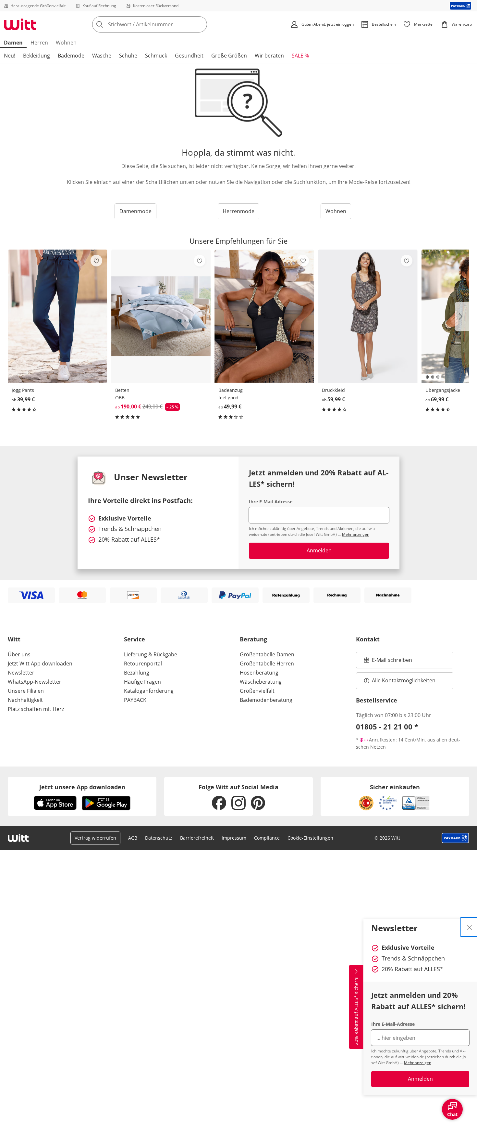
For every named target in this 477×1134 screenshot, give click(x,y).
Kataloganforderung (149, 690)
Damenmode (135, 211)
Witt (14, 639)
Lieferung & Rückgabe (150, 654)
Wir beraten (269, 55)
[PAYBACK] (460, 5)
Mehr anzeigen (417, 1062)
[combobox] (163, 24)
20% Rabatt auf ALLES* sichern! (356, 1010)
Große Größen (229, 55)
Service (134, 639)
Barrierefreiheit (197, 838)
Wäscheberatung (261, 681)
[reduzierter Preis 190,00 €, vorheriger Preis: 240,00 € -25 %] (161, 316)
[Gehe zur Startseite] (20, 24)
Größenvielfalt (257, 690)
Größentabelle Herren (267, 663)
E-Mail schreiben (388, 661)
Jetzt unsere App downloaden (82, 787)
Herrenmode (238, 211)
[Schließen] (469, 927)
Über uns (19, 654)
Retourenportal (143, 663)
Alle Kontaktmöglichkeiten (403, 680)
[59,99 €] (368, 316)
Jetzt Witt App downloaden (40, 663)
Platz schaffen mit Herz (36, 709)
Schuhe (128, 55)
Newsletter (21, 672)
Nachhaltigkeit (25, 699)
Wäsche (101, 55)
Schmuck (156, 55)
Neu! (9, 55)
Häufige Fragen (142, 681)
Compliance (267, 838)
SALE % (300, 55)
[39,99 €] (57, 316)
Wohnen (66, 42)
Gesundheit (189, 55)
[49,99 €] (264, 316)
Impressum (234, 838)
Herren (39, 42)
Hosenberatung (259, 672)
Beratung (253, 639)
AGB (132, 838)
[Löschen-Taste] (200, 24)
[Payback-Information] (455, 838)
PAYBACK (135, 699)
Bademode (71, 55)
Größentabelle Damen (267, 654)
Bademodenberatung (266, 699)
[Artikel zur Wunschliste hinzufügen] (96, 260)
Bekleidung (36, 55)
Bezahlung (136, 672)
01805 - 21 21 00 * (387, 726)
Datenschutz (158, 838)
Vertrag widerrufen (95, 838)
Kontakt (368, 639)
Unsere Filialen (26, 690)
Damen (13, 42)
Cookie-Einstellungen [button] (310, 838)
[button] (462, 316)
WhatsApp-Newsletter (34, 681)
